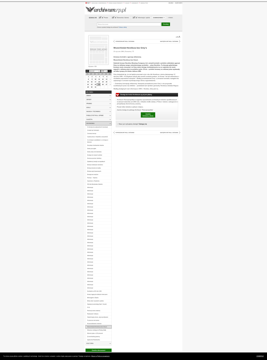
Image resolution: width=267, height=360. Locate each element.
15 (88, 82)
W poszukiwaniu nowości (94, 323)
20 (106, 82)
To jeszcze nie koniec (93, 320)
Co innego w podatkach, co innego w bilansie (97, 141)
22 (88, 84)
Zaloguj (171, 3)
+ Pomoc (170, 17)
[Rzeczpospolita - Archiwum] (106, 9)
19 (103, 82)
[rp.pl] (87, 2)
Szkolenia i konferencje (99, 3)
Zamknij (260, 356)
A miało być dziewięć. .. (93, 130)
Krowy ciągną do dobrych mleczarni (97, 294)
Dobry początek (91, 148)
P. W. (88, 307)
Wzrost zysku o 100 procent (95, 333)
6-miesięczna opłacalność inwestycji (97, 127)
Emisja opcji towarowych (94, 171)
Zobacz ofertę (123, 27)
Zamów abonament (98, 350)
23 (91, 84)
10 (95, 79)
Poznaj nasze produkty (116, 3)
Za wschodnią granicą (93, 336)
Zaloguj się (133, 124)
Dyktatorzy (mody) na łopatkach (96, 161)
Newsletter (144, 3)
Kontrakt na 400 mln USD (94, 291)
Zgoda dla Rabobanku (93, 340)
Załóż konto (178, 3)
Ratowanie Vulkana (92, 314)
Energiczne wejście (92, 174)
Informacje (90, 187)
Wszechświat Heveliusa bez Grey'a (97, 327)
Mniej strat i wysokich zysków (95, 301)
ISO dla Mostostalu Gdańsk (95, 184)
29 (88, 87)
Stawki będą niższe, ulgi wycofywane (97, 317)
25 (99, 84)
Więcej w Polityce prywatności (100, 356)
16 (91, 82)
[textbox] (129, 24)
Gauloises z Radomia (93, 181)
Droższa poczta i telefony (94, 158)
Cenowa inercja (91, 133)
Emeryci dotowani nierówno (95, 165)
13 (106, 79)
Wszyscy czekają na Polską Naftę (96, 330)
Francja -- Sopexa (92, 177)
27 (106, 84)
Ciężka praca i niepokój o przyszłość (97, 136)
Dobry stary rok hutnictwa (94, 152)
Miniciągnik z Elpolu (93, 297)
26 (103, 84)
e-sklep (127, 3)
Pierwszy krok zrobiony (93, 310)
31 (95, 87)
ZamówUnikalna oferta (148, 115)
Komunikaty (135, 3)
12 (103, 79)
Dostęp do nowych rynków (94, 155)
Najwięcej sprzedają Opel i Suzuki (97, 304)
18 (99, 82)
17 (95, 82)
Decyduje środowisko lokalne (95, 145)
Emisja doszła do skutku (94, 168)
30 (91, 87)
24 (95, 84)
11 (99, 79)
